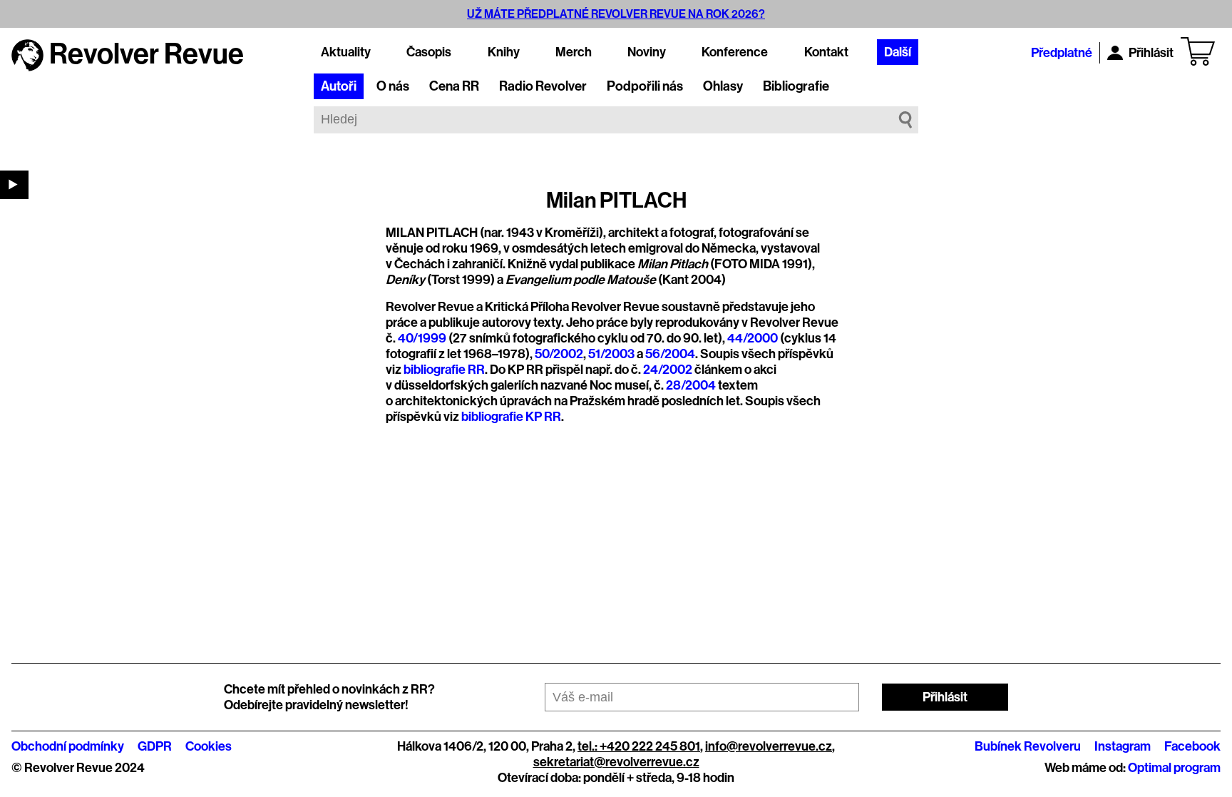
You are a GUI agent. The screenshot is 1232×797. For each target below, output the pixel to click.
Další (897, 52)
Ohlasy (723, 86)
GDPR (155, 746)
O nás (392, 86)
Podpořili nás (645, 86)
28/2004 (691, 385)
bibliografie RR (444, 369)
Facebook (1192, 746)
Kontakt (826, 52)
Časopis (428, 52)
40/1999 (422, 338)
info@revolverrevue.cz (768, 746)
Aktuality (346, 52)
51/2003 (611, 354)
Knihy (504, 52)
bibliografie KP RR (511, 417)
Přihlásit (1151, 53)
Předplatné (1061, 53)
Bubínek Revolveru (1028, 746)
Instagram (1122, 746)
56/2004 (670, 354)
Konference (735, 52)
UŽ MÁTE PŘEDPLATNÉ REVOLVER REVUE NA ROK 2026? (616, 14)
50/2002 (559, 354)
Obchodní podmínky (67, 746)
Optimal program (1174, 768)
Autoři (338, 86)
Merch (573, 52)
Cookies (208, 746)
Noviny (646, 52)
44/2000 (752, 338)
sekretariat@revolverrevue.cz (616, 762)
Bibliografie (796, 86)
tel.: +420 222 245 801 (639, 746)
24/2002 (667, 369)
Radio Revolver (543, 86)
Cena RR (454, 86)
